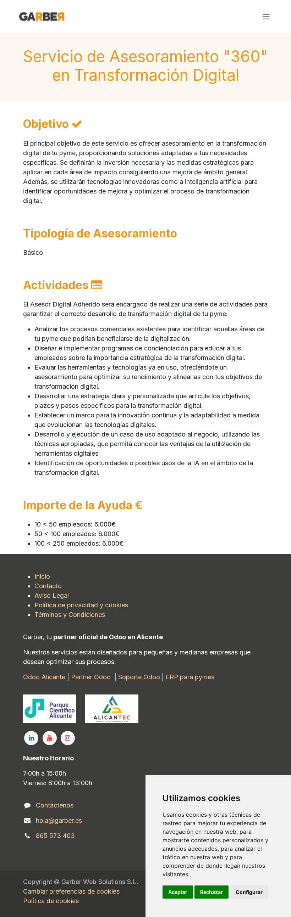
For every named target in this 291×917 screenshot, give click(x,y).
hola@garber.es (59, 820)
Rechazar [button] (211, 892)
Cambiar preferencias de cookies (71, 891)
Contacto (48, 586)
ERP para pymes (190, 677)
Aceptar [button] (177, 892)
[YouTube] (50, 738)
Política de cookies (51, 901)
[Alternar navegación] (266, 16)
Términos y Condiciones (70, 614)
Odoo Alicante (44, 677)
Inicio (42, 576)
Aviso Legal (51, 595)
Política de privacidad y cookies (81, 605)
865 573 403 (55, 835)
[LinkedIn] (31, 738)
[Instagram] (68, 738)
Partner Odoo (91, 677)
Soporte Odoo (139, 677)
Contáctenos (54, 805)
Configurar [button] (249, 892)
